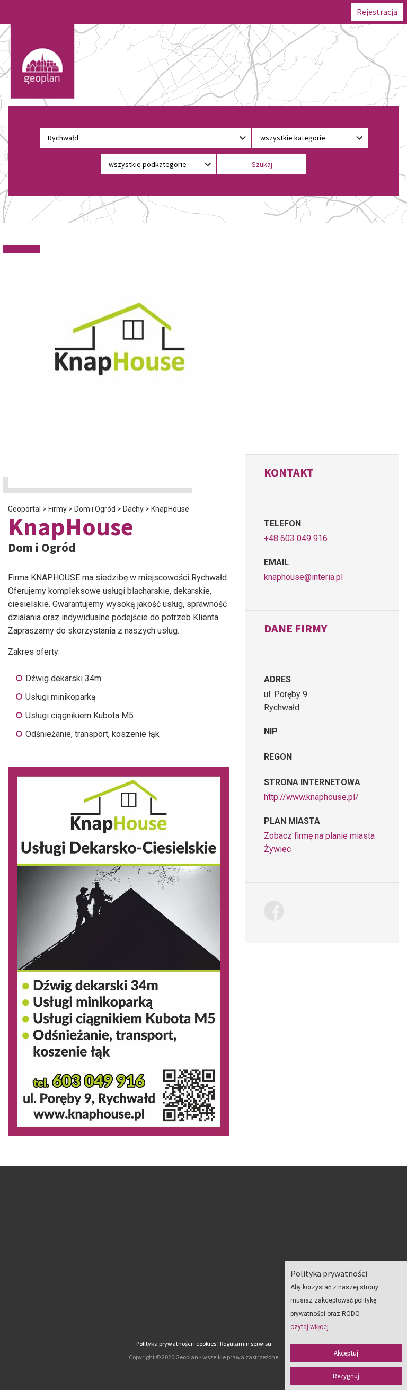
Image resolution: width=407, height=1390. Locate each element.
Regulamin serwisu (245, 1344)
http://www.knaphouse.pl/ (311, 797)
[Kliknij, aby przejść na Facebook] (278, 913)
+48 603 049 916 (296, 538)
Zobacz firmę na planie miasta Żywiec (319, 842)
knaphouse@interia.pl (303, 577)
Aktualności (203, 1275)
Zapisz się (203, 1248)
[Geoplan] (42, 61)
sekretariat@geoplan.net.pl (76, 1309)
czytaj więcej (309, 1327)
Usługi (203, 1261)
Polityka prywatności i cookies (176, 1344)
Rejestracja (377, 11)
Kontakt (203, 1289)
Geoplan (203, 1303)
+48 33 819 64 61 (76, 1283)
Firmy (203, 1234)
